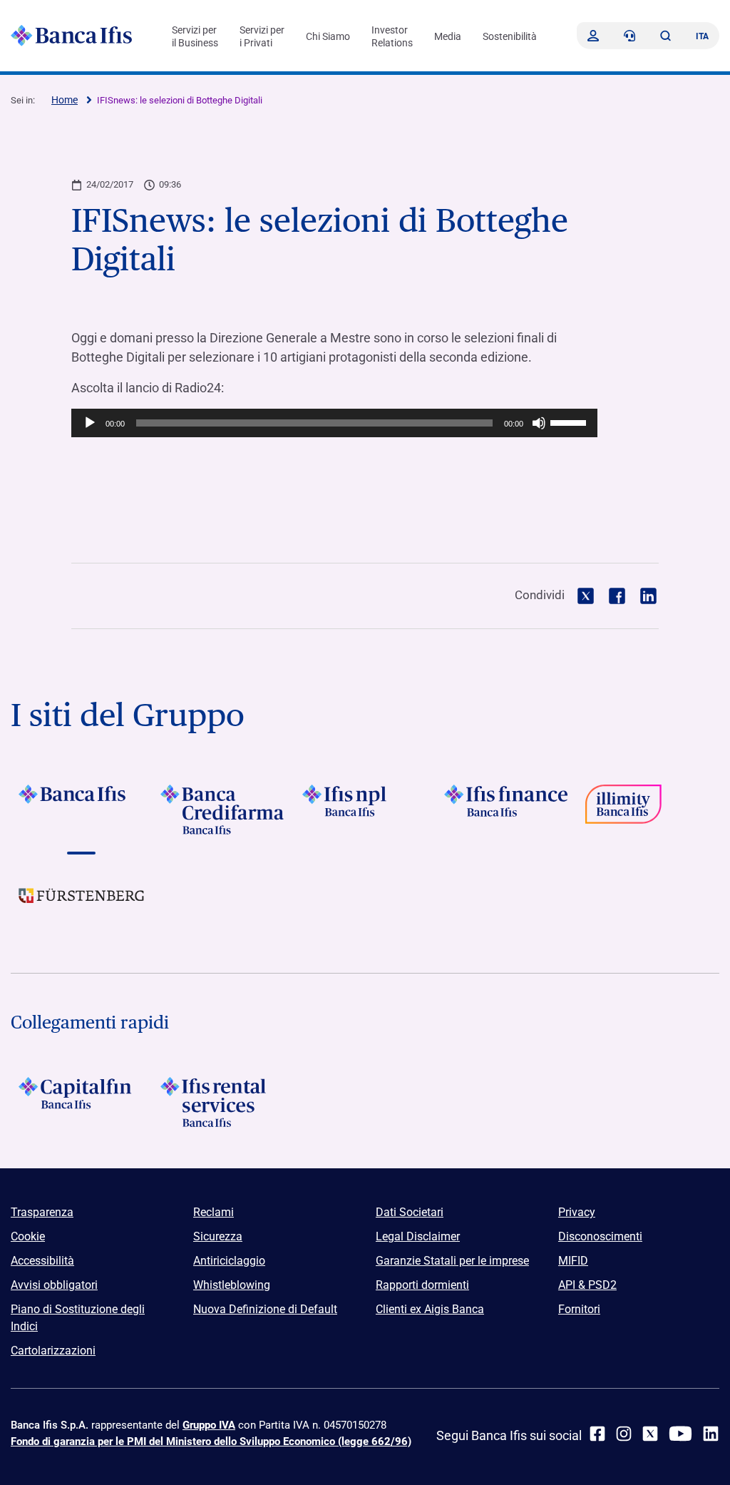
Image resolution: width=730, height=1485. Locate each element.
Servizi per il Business (195, 36)
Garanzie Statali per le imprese (452, 1260)
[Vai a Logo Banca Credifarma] (223, 809)
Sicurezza (217, 1236)
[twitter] (650, 1433)
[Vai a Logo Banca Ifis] (82, 809)
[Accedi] (593, 35)
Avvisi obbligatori (54, 1285)
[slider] (570, 421)
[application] (334, 423)
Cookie (28, 1236)
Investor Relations (392, 36)
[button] (665, 35)
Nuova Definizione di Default (265, 1309)
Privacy (576, 1212)
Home (64, 100)
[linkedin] (710, 1433)
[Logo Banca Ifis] (71, 35)
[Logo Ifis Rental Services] (223, 1102)
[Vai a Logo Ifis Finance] (506, 809)
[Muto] (539, 423)
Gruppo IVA (208, 1425)
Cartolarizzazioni (53, 1350)
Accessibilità (42, 1260)
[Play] (90, 423)
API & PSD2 (587, 1285)
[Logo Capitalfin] (82, 1102)
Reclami (213, 1212)
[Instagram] (623, 1433)
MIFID (573, 1260)
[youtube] (680, 1433)
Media (447, 36)
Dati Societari (409, 1212)
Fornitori (579, 1309)
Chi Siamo (328, 36)
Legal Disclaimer (418, 1236)
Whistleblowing (231, 1285)
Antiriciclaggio (229, 1260)
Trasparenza (42, 1212)
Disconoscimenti (600, 1236)
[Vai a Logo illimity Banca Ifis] (648, 809)
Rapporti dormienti (422, 1285)
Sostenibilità (510, 36)
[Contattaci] (629, 35)
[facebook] (597, 1433)
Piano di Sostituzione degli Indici (78, 1317)
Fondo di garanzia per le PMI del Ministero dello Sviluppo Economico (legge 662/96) (211, 1441)
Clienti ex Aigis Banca (430, 1309)
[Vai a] (365, 809)
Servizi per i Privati (262, 36)
